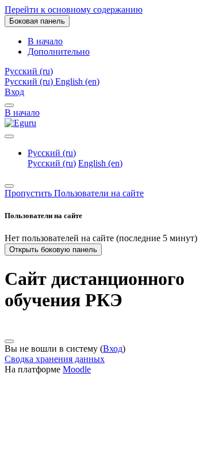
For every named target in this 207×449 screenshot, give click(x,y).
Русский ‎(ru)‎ (52, 153)
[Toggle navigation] (9, 136)
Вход (14, 92)
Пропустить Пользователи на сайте (74, 193)
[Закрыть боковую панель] (9, 186)
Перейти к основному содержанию (74, 9)
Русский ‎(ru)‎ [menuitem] (30, 81)
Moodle (77, 369)
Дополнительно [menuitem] (59, 51)
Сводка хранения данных (55, 359)
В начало (22, 112)
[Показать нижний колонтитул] (9, 341)
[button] (29, 71)
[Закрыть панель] (9, 105)
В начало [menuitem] (45, 41)
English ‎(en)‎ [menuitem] (77, 81)
